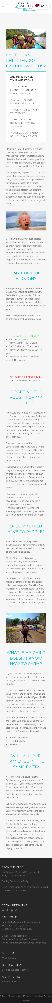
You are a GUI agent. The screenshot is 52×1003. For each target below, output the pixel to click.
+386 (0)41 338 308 (18, 925)
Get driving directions (22, 929)
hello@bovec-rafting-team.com (24, 922)
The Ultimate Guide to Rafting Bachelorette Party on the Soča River (23, 874)
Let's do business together (15, 970)
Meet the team (9, 958)
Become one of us (11, 981)
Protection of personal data (33, 996)
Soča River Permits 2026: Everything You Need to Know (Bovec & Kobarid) (25, 889)
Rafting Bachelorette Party (15, 881)
